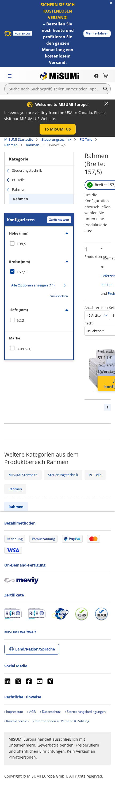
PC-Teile (86, 139)
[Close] (106, 104)
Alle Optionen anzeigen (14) (33, 285)
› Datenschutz (50, 711)
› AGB (31, 711)
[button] (97, 33)
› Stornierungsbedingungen (85, 711)
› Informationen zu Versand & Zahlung (61, 721)
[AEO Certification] (60, 614)
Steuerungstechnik (56, 139)
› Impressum (13, 711)
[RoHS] (81, 614)
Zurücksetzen (59, 219)
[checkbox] (39, 244)
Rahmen (11, 145)
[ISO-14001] (36, 614)
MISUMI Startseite (18, 139)
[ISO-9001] (13, 614)
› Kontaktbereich (16, 721)
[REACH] (101, 614)
